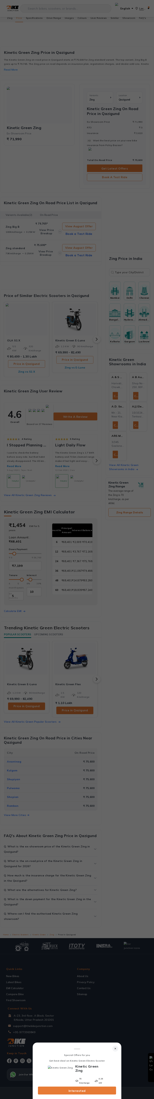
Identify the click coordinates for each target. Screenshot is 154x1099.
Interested (77, 1091)
